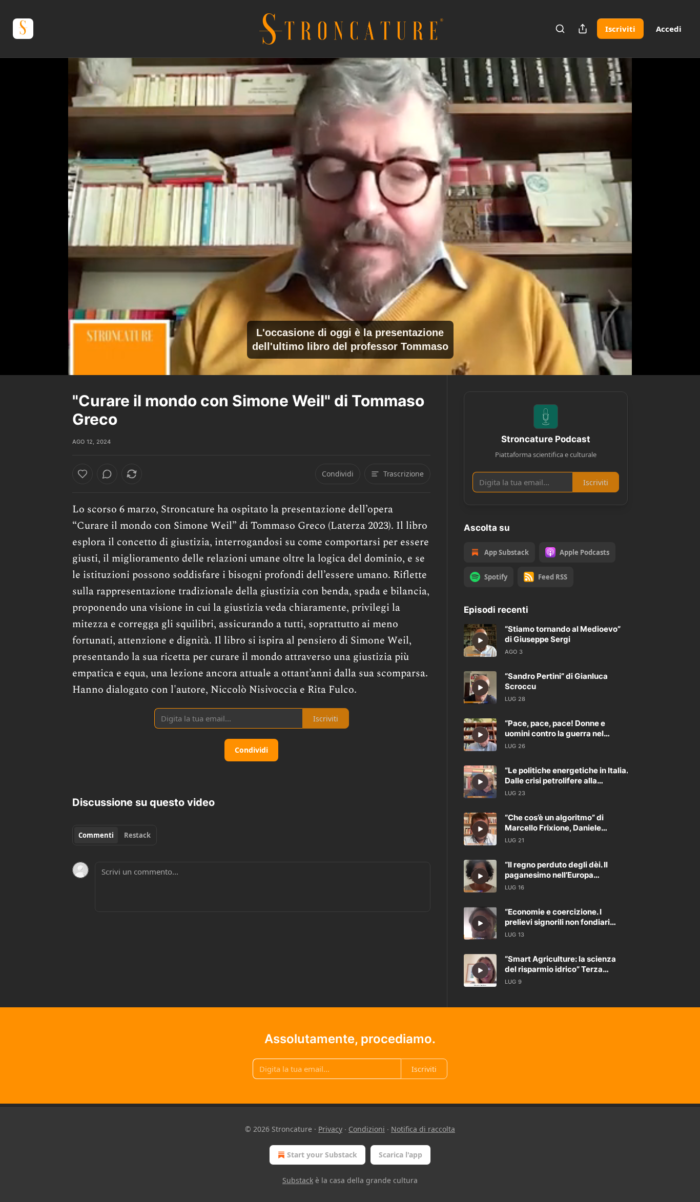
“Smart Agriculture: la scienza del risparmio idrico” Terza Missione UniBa (560, 964)
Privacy (330, 1129)
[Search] (560, 28)
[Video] (47, 205)
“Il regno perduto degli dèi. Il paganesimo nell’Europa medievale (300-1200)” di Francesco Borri (556, 870)
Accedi (669, 29)
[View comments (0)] (653, 216)
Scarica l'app (400, 1154)
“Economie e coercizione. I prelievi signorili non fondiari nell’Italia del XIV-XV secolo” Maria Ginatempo (557, 917)
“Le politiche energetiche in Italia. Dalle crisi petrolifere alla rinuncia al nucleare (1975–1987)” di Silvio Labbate (566, 775)
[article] (546, 640)
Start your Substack (322, 1154)
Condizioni (366, 1129)
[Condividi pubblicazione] (582, 28)
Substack (297, 1180)
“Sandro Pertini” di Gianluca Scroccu (556, 681)
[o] (480, 640)
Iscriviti (620, 29)
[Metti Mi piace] (82, 474)
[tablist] (114, 835)
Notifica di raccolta (423, 1129)
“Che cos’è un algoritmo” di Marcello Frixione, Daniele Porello (554, 823)
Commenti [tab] (96, 835)
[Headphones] (47, 227)
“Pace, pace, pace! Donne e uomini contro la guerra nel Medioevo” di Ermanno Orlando (563, 728)
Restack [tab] (137, 835)
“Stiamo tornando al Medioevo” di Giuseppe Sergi (563, 634)
